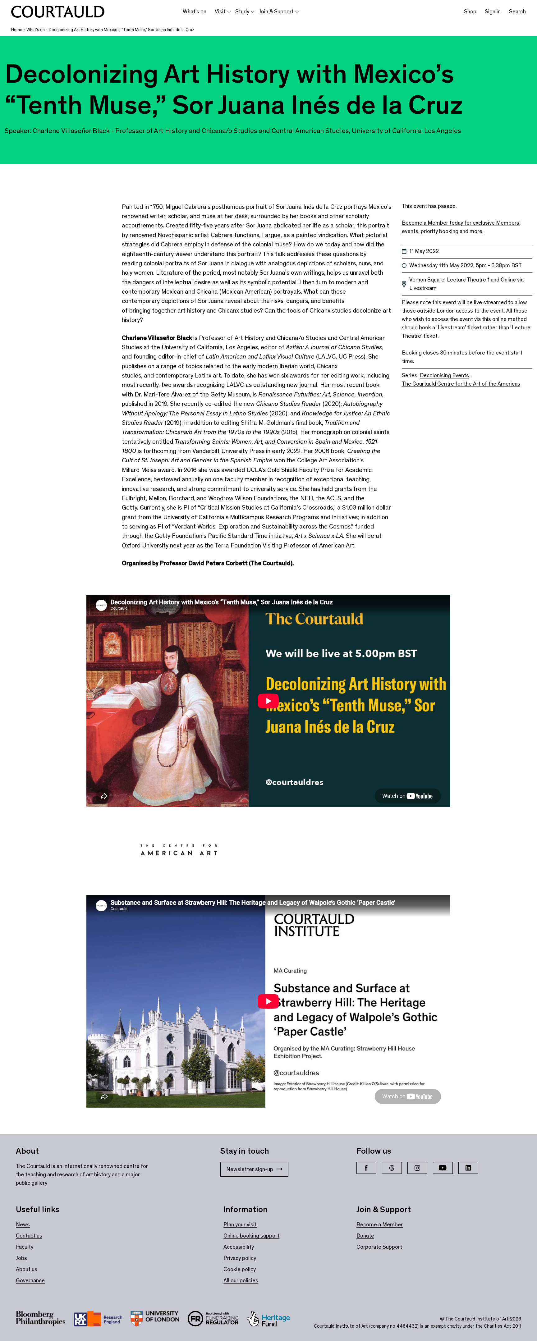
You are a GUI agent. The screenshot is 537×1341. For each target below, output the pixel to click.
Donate (365, 1235)
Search (517, 11)
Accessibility (238, 1246)
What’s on (194, 11)
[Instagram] (417, 1168)
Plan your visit (240, 1224)
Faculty (24, 1246)
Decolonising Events (444, 375)
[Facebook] (366, 1168)
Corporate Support (379, 1246)
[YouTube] (443, 1168)
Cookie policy (239, 1269)
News (23, 1224)
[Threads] (392, 1168)
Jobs (21, 1258)
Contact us (29, 1235)
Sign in (493, 11)
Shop (470, 11)
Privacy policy (239, 1258)
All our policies (240, 1280)
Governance (30, 1280)
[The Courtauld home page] (57, 12)
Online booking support (251, 1235)
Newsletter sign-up (249, 1169)
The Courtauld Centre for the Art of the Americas (461, 383)
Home (16, 29)
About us (26, 1269)
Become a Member (379, 1224)
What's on (35, 29)
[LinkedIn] (468, 1168)
